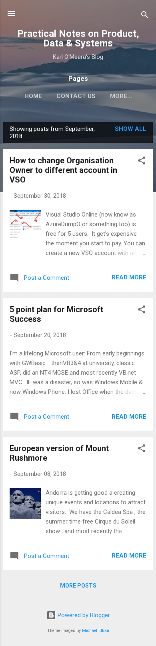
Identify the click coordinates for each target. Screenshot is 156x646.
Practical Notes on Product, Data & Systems (78, 38)
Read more (129, 277)
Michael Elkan (95, 630)
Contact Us (76, 96)
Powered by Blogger (83, 615)
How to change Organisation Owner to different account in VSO (63, 170)
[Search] (145, 16)
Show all (130, 128)
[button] (141, 162)
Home (33, 96)
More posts (78, 585)
